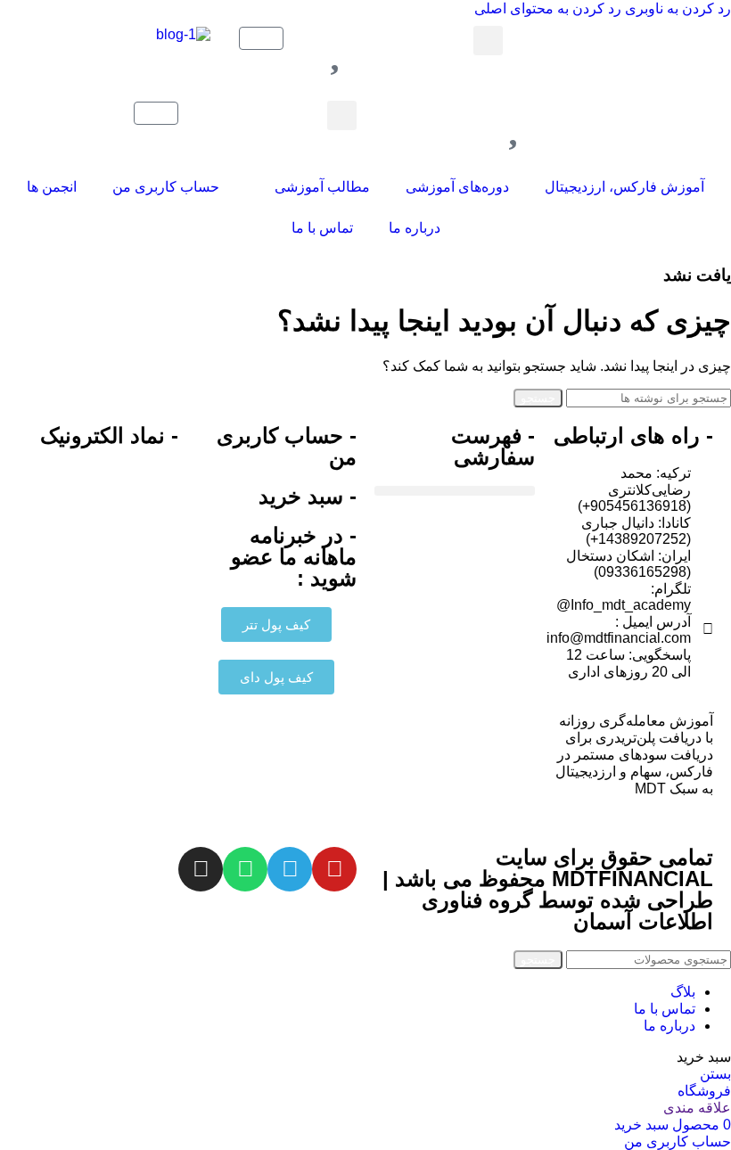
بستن (715, 1073)
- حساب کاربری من (287, 446)
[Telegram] (289, 869)
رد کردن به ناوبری (676, 8)
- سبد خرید (308, 496)
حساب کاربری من (165, 186)
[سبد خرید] (261, 38)
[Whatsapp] (245, 869)
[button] (488, 40)
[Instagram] (200, 869)
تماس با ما (322, 227)
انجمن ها (52, 186)
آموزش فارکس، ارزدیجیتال (624, 186)
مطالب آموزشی (322, 186)
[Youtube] (334, 869)
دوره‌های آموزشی (457, 186)
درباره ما (414, 227)
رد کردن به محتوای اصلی (547, 8)
